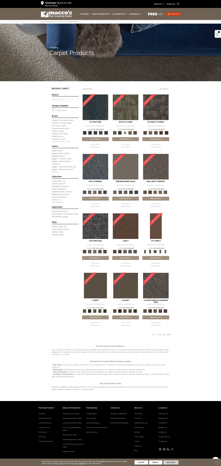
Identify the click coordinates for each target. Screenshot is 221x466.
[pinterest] (160, 449)
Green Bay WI (163, 414)
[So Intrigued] (156, 167)
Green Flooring (139, 427)
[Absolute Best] (160, 311)
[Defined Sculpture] (150, 133)
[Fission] (100, 192)
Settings (171, 462)
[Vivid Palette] (135, 133)
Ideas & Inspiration (100, 14)
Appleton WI (162, 427)
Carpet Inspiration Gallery (71, 414)
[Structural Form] (166, 133)
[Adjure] (105, 311)
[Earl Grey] (100, 133)
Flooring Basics (91, 414)
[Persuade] (100, 311)
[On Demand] (131, 192)
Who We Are (138, 414)
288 (168, 335)
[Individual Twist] (155, 133)
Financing (137, 418)
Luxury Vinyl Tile (44, 427)
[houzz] (168, 449)
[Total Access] (136, 192)
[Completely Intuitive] (155, 192)
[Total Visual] (155, 311)
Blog (136, 450)
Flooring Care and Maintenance (96, 427)
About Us (157, 4)
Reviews (137, 432)
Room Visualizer (91, 432)
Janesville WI (162, 441)
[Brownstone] (95, 133)
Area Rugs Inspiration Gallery (72, 439)
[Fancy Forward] (156, 285)
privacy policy (59, 463)
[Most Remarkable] (120, 133)
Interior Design (139, 437)
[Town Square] (135, 251)
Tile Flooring (43, 432)
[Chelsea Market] (125, 226)
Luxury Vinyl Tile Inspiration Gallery (72, 429)
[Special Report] (120, 192)
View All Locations (51, 6)
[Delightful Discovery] (125, 107)
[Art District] (125, 251)
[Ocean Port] (90, 133)
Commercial (134, 14)
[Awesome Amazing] (130, 133)
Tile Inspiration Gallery (70, 435)
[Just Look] (165, 311)
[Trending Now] (125, 167)
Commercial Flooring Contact (119, 423)
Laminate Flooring (45, 423)
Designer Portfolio (68, 451)
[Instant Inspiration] (165, 192)
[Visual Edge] (156, 107)
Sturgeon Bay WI (164, 437)
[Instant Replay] (125, 192)
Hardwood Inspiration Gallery (72, 418)
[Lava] (95, 192)
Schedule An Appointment (118, 414)
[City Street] (106, 133)
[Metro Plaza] (130, 251)
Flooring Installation (93, 423)
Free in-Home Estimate (117, 418)
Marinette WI (162, 423)
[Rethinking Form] (161, 133)
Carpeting (42, 414)
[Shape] (95, 167)
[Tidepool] (95, 107)
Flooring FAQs (91, 418)
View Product (95, 139)
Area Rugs (42, 437)
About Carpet (62, 21)
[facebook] (164, 449)
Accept (141, 462)
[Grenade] (89, 192)
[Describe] (95, 311)
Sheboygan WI (163, 418)
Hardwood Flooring (45, 418)
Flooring (84, 14)
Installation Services (140, 423)
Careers (136, 441)
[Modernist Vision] (125, 133)
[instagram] (172, 449)
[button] (163, 4)
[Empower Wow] (160, 192)
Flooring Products (51, 21)
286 (159, 335)
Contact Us (170, 4)
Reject (156, 462)
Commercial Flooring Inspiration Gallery (73, 445)
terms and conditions (78, 463)
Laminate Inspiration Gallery (72, 423)
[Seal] (105, 192)
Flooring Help (118, 14)
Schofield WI (162, 432)
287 (164, 335)
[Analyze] (89, 311)
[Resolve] (95, 285)
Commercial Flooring (46, 441)
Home (43, 21)
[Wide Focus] (150, 311)
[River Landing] (120, 251)
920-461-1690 (65, 3)
